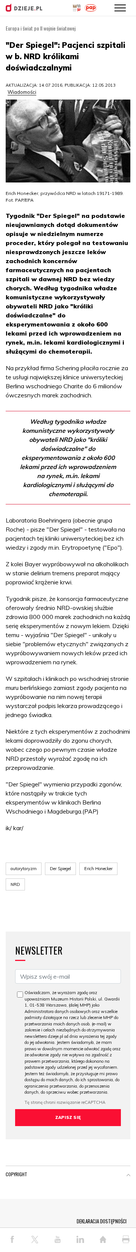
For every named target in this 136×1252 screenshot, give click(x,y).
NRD (15, 884)
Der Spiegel (60, 868)
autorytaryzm (24, 868)
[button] (128, 1176)
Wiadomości (22, 92)
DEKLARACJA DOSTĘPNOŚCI (102, 1221)
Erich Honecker (98, 868)
